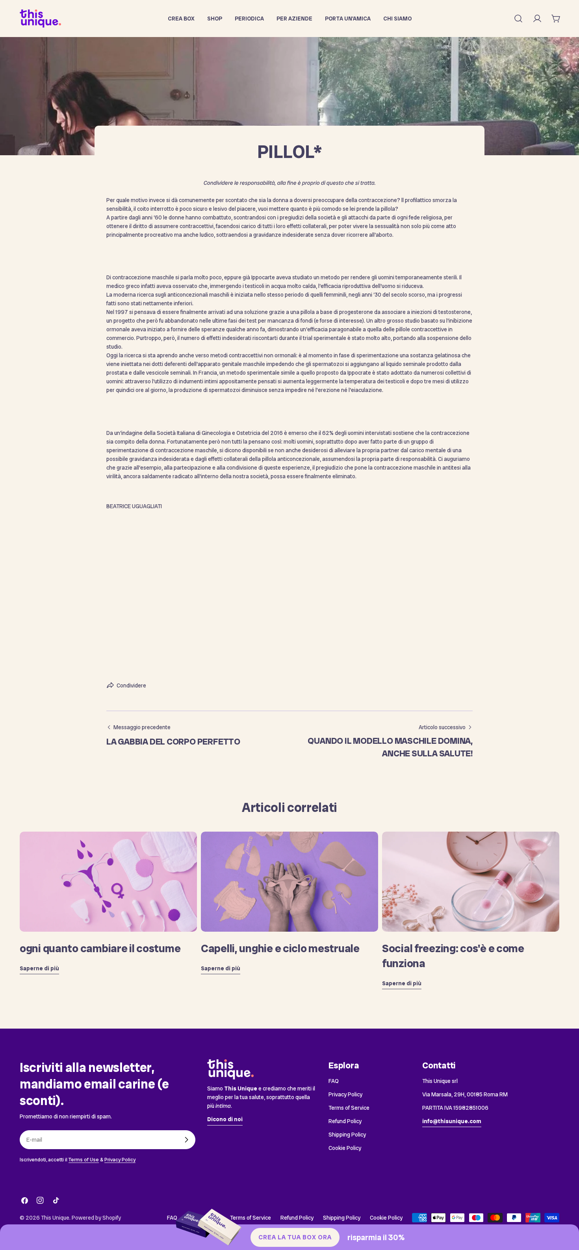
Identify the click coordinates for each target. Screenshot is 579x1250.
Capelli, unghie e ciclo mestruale (280, 948)
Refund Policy (345, 1121)
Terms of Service (348, 1107)
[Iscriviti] (186, 1139)
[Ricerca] (518, 18)
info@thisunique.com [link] (451, 1121)
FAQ (333, 1081)
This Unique (55, 1217)
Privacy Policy (119, 1159)
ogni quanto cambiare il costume (100, 948)
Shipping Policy (347, 1134)
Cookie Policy (344, 1148)
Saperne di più (39, 968)
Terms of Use (84, 1159)
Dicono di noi (225, 1119)
